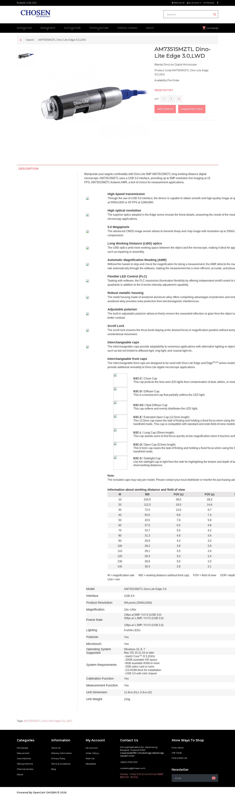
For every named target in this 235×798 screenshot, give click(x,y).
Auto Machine (24, 758)
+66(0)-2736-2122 (27, 3)
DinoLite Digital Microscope (180, 64)
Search (30, 39)
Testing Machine (25, 763)
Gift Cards (177, 752)
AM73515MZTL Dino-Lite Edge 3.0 (44, 720)
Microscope (22, 747)
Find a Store (177, 747)
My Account (92, 747)
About (20, 774)
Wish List (90, 758)
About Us (56, 747)
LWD (69, 720)
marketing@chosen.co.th (132, 768)
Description (28, 168)
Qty (156, 99)
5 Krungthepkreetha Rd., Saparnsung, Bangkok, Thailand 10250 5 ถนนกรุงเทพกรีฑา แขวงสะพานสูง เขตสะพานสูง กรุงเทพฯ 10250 (142, 751)
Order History (92, 753)
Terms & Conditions (60, 763)
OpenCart (39, 792)
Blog (53, 769)
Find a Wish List (179, 758)
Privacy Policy (58, 758)
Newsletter (91, 763)
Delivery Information (61, 753)
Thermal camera (25, 769)
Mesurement (23, 753)
